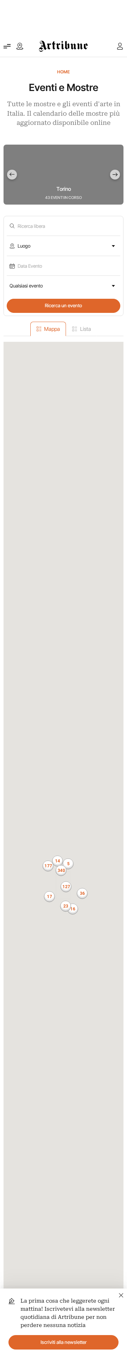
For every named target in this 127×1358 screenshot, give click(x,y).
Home (63, 71)
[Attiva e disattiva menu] (7, 46)
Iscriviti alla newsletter (64, 1342)
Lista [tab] (85, 329)
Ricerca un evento (63, 305)
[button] (61, 870)
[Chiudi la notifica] (121, 1294)
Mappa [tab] (52, 329)
